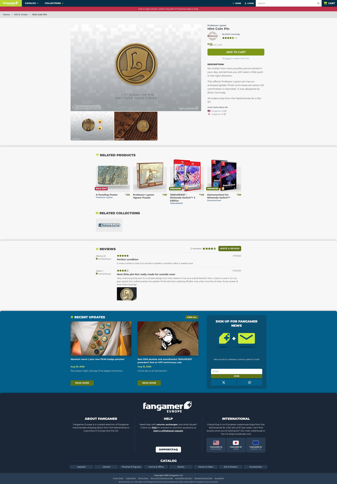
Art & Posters (230, 467)
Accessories (255, 467)
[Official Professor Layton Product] (212, 36)
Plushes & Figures (131, 467)
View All (192, 317)
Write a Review (230, 248)
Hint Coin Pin (218, 29)
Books (181, 467)
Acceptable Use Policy (183, 478)
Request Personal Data (203, 478)
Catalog (30, 3)
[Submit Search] (318, 3)
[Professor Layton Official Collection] (109, 225)
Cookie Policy (131, 478)
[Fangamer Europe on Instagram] (249, 382)
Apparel (81, 467)
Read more (82, 383)
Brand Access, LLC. (126, 482)
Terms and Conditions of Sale (161, 478)
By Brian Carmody (231, 34)
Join (236, 376)
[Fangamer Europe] (11, 3)
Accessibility (219, 478)
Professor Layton (216, 25)
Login (227, 58)
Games (106, 467)
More (238, 3)
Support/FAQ (168, 449)
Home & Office (156, 467)
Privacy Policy (118, 478)
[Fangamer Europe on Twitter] (223, 382)
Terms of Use (143, 478)
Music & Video (206, 467)
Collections (53, 3)
